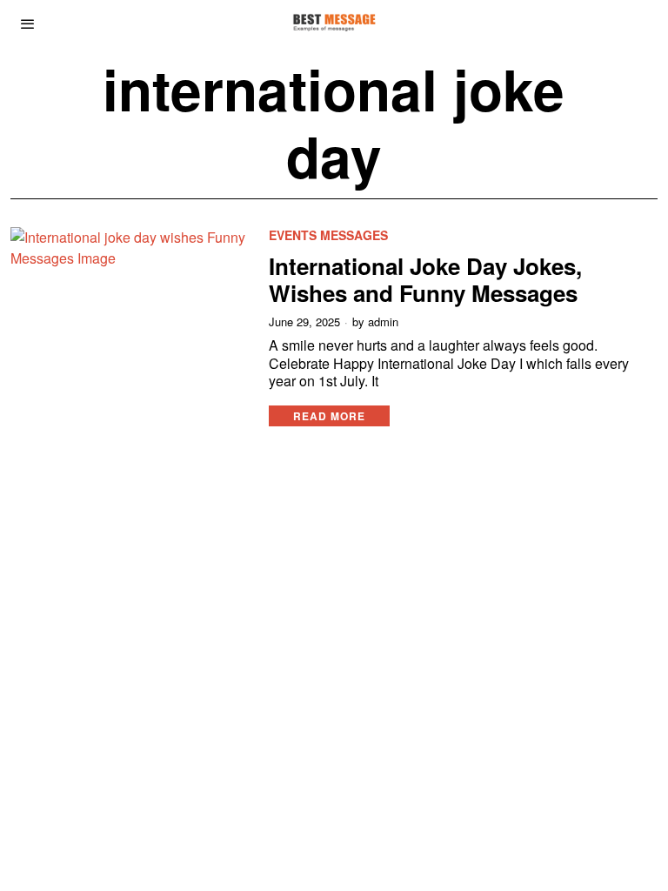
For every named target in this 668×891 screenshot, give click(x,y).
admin (383, 322)
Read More (329, 416)
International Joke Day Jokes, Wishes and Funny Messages (425, 279)
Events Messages (328, 235)
